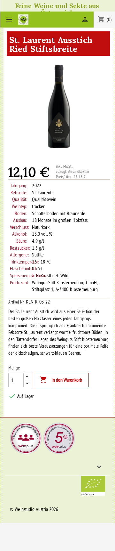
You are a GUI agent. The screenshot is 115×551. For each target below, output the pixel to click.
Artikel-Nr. (16, 302)
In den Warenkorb (61, 380)
